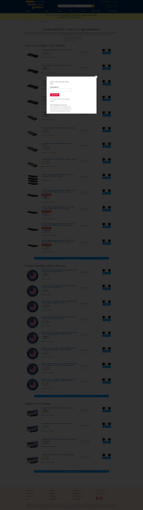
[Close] (96, 77)
